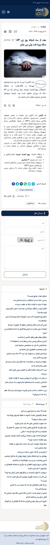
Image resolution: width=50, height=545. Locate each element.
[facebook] (13, 184)
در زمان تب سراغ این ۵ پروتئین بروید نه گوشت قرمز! (28, 378)
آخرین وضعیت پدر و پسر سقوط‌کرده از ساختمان (30, 460)
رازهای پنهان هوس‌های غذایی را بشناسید (32, 337)
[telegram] (33, 184)
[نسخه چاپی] (5, 31)
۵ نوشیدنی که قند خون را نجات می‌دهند (32, 452)
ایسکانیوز (30, 203)
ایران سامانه (19, 543)
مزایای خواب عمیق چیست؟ (37, 296)
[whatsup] (25, 184)
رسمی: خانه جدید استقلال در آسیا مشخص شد (30, 300)
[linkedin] (21, 184)
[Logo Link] (42, 12)
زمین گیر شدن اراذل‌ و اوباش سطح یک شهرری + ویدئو (27, 325)
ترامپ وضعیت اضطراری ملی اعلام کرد (33, 349)
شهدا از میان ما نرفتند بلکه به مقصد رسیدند (31, 304)
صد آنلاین (33, 115)
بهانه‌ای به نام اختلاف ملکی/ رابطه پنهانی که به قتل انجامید (25, 456)
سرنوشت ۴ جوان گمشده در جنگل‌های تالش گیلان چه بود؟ (26, 472)
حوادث (43, 26)
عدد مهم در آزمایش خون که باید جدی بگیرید (31, 423)
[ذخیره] (10, 31)
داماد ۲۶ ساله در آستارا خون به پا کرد (34, 411)
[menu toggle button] (8, 12)
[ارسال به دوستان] (15, 31)
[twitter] (29, 184)
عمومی (34, 26)
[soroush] (17, 184)
